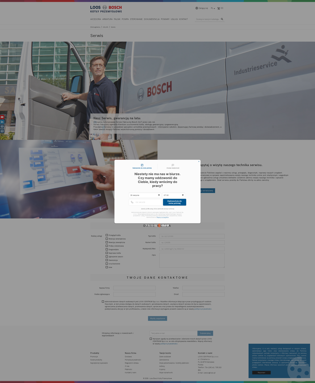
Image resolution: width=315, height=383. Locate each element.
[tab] (142, 166)
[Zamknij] (199, 161)
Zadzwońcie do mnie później (174, 202)
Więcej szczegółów (163, 217)
